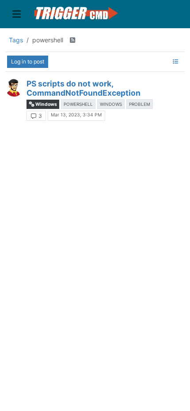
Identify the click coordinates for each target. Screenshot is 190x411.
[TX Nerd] (14, 88)
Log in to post (27, 61)
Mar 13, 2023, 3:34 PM (76, 115)
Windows (45, 104)
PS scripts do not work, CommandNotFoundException (84, 88)
